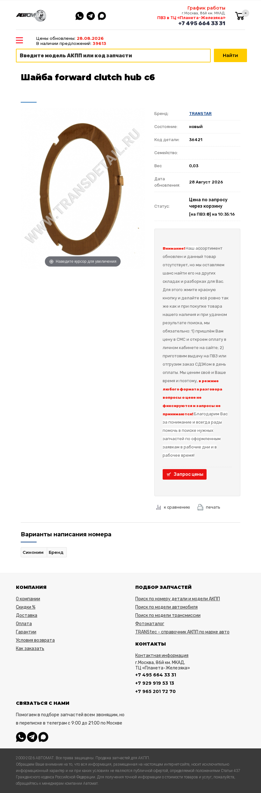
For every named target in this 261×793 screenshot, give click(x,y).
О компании (28, 599)
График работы (206, 8)
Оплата (24, 623)
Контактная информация (161, 655)
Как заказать (30, 648)
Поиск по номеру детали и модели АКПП (177, 599)
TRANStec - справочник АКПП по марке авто (182, 632)
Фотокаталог (149, 623)
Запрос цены (188, 474)
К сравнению (177, 507)
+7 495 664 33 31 (201, 23)
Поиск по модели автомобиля (166, 607)
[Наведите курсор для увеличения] (83, 187)
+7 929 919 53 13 (154, 683)
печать (213, 507)
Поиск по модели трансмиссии (168, 615)
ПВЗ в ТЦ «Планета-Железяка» (191, 17)
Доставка (26, 615)
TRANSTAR (200, 113)
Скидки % (25, 607)
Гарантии (26, 632)
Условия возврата (35, 640)
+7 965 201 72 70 (155, 691)
